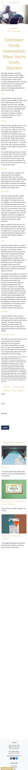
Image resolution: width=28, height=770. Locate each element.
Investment (14, 768)
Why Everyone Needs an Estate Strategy (13, 502)
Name (3, 394)
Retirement (14, 766)
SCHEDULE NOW (6, 768)
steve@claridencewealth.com (14, 756)
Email (3, 403)
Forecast (5, 467)
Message (4, 413)
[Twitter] (14, 758)
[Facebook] (11, 758)
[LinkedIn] (17, 758)
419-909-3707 (16, 747)
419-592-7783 (15, 745)
